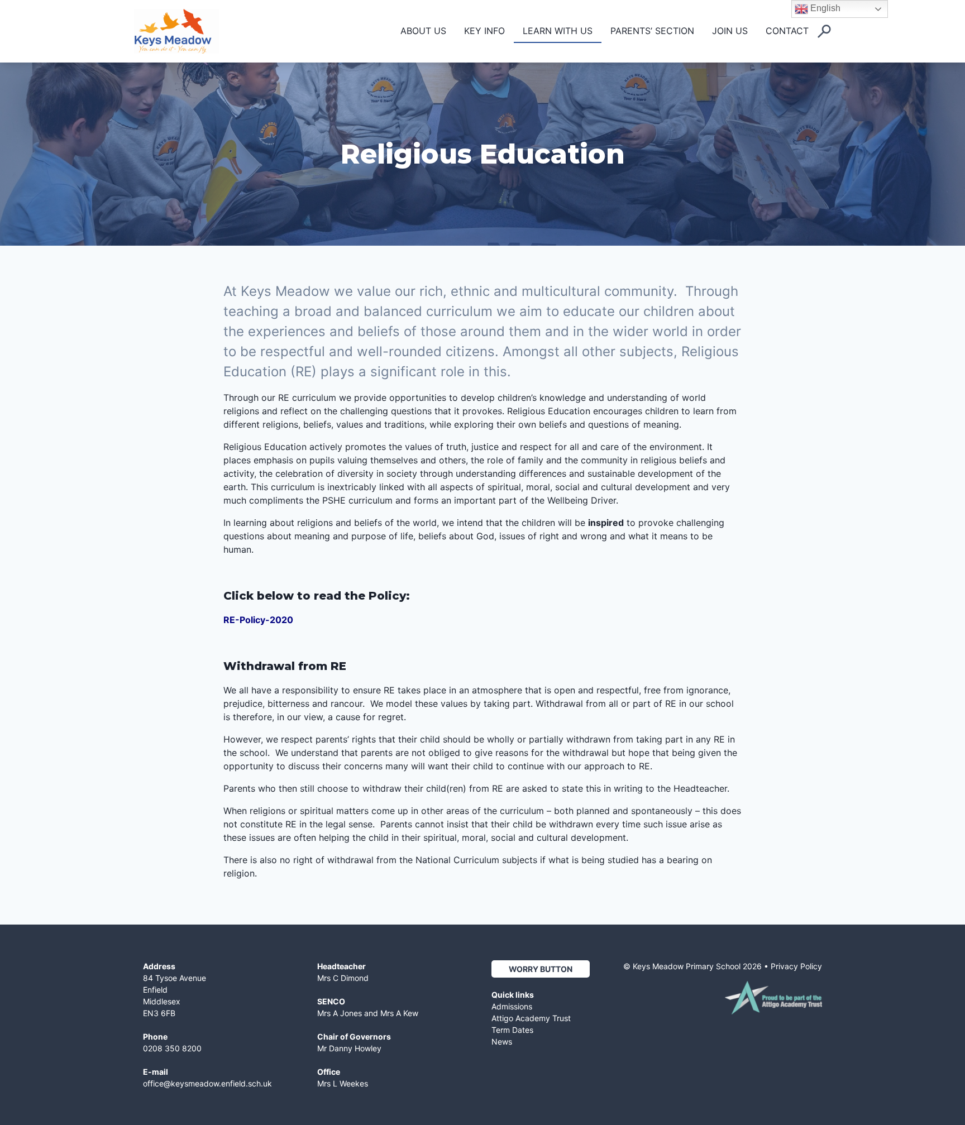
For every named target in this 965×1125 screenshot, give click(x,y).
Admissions (511, 1006)
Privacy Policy (796, 966)
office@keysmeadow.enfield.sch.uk (207, 1083)
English (824, 8)
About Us (423, 30)
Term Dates (512, 1030)
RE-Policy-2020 (258, 619)
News (501, 1041)
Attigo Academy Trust (531, 1018)
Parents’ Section (652, 30)
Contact (787, 30)
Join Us (730, 30)
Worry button (540, 969)
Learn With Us (558, 30)
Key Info (484, 30)
